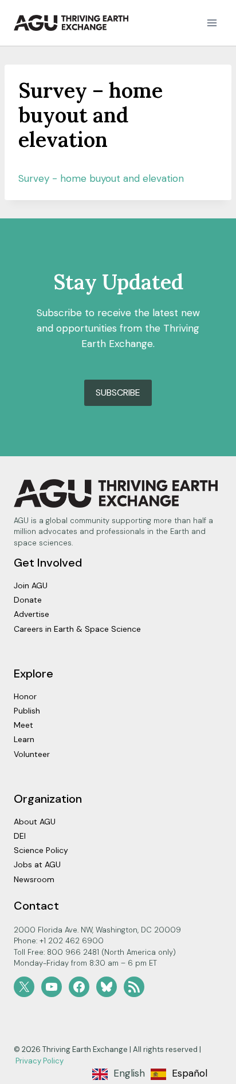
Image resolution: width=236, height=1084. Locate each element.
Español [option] (189, 1073)
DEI (20, 836)
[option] (179, 1074)
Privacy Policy (39, 1061)
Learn (24, 739)
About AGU (35, 821)
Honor (25, 696)
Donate (28, 600)
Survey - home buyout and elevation (101, 178)
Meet (23, 725)
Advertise (31, 614)
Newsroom (34, 879)
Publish (27, 711)
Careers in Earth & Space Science (77, 629)
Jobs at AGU (37, 864)
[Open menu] (211, 22)
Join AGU (31, 585)
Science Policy (41, 850)
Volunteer (32, 754)
